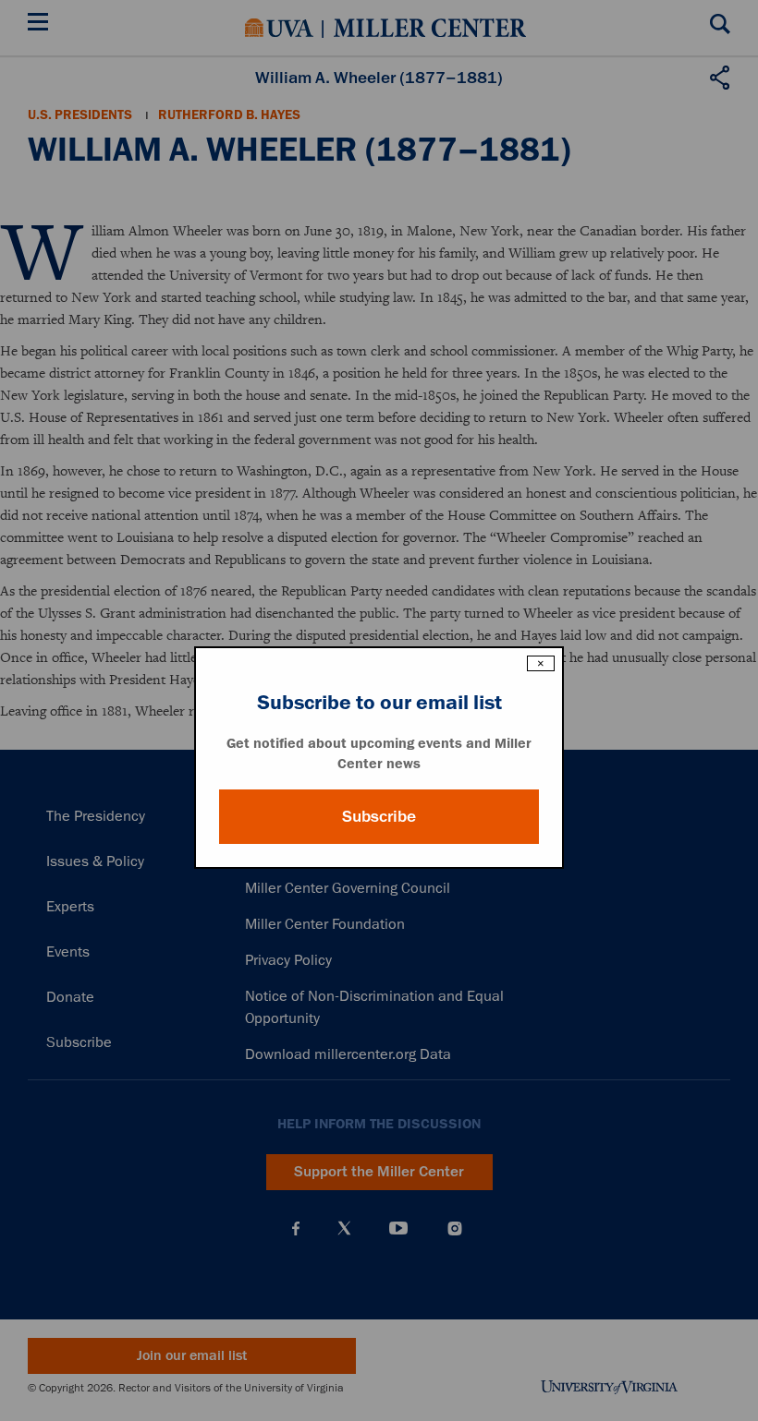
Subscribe (379, 816)
